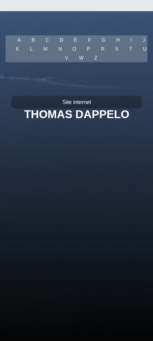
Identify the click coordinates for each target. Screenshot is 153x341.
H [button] (118, 40)
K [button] (17, 49)
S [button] (116, 49)
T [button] (130, 49)
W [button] (81, 58)
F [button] (89, 40)
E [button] (75, 40)
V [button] (66, 58)
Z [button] (95, 58)
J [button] (144, 40)
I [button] (131, 40)
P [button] (88, 49)
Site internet (76, 102)
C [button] (47, 40)
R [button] (102, 49)
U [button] (144, 49)
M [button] (45, 49)
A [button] (19, 40)
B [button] (33, 40)
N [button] (60, 49)
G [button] (103, 40)
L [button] (31, 49)
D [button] (61, 40)
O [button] (74, 49)
